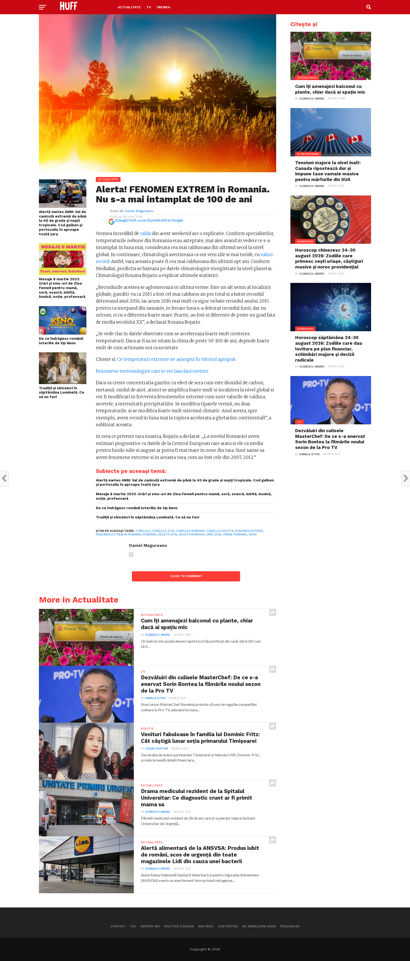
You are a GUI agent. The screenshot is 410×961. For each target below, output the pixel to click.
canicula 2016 (163, 531)
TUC (133, 926)
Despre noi (150, 926)
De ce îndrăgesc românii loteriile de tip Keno (61, 340)
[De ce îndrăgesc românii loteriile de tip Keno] (62, 333)
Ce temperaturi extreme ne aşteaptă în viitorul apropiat (176, 359)
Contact (118, 926)
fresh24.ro (290, 926)
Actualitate (129, 7)
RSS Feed (206, 926)
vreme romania (235, 534)
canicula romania (190, 531)
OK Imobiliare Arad (259, 926)
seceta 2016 (167, 534)
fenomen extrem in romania (118, 534)
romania (149, 534)
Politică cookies (179, 926)
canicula (143, 531)
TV (148, 7)
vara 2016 (213, 534)
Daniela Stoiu (155, 698)
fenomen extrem (249, 531)
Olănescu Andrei (157, 634)
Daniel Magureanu (139, 211)
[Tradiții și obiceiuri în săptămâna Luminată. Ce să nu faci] (62, 382)
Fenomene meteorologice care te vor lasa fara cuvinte (152, 371)
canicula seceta (219, 531)
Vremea (163, 7)
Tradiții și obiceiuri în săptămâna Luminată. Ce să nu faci (61, 392)
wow (253, 534)
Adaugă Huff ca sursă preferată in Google (149, 220)
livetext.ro (228, 926)
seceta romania (192, 534)
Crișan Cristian (156, 748)
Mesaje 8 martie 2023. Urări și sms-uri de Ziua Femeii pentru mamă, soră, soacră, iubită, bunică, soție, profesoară (62, 288)
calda (145, 233)
